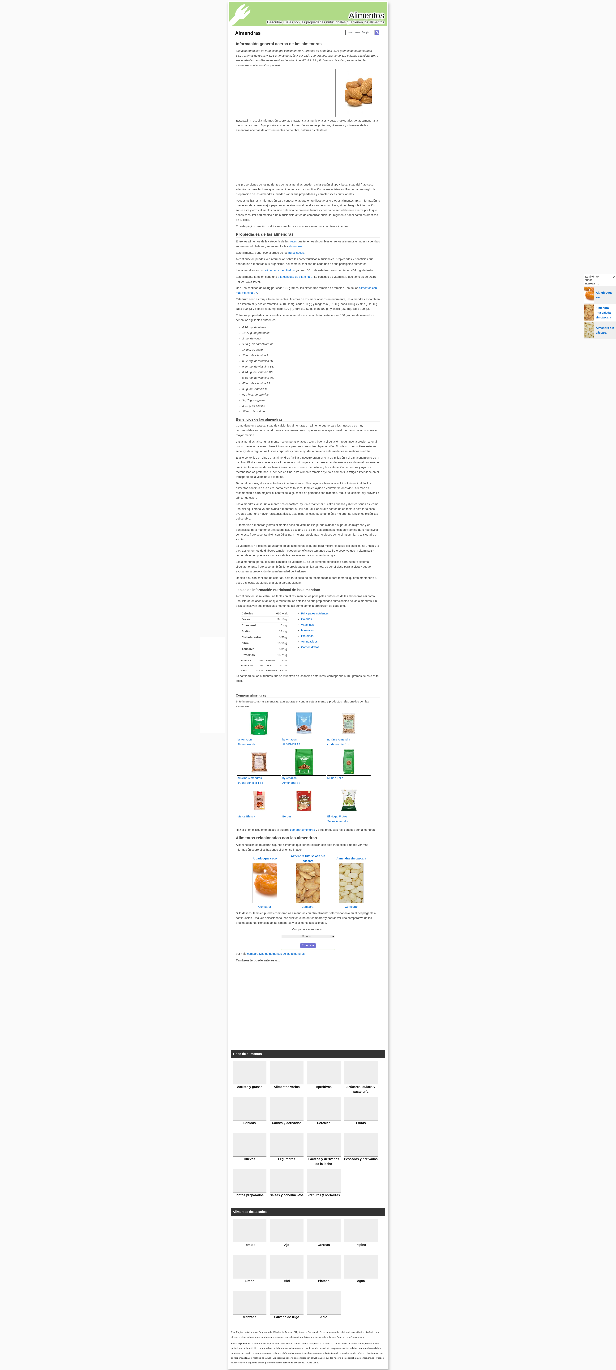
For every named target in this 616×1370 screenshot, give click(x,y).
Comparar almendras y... (308, 929)
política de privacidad (293, 1362)
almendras (295, 246)
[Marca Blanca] (259, 800)
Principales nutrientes (315, 613)
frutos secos (296, 252)
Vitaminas (307, 624)
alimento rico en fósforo (280, 270)
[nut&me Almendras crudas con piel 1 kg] (259, 762)
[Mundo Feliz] (349, 762)
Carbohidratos (310, 647)
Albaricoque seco (265, 858)
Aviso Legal (312, 1362)
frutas (293, 241)
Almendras (248, 33)
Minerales (307, 630)
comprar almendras (302, 829)
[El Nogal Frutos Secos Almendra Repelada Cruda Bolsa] (349, 800)
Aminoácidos (309, 641)
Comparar (264, 906)
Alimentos (366, 15)
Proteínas (307, 636)
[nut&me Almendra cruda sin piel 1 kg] (349, 723)
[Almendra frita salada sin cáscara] (308, 902)
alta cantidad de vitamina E (295, 276)
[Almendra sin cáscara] (351, 902)
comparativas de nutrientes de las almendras (276, 953)
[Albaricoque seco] (264, 902)
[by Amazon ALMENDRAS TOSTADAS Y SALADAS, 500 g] (304, 723)
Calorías (306, 619)
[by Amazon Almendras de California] (259, 723)
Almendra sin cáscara (351, 858)
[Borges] (304, 800)
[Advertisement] (286, 92)
